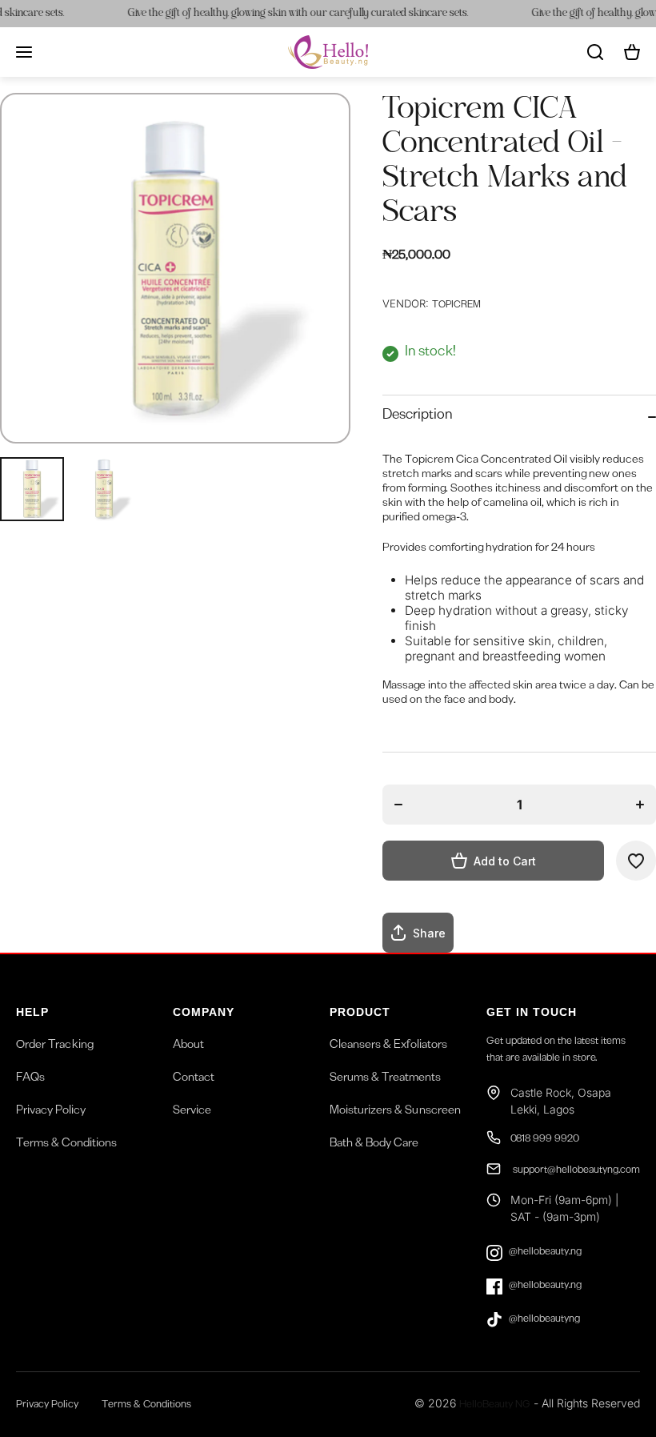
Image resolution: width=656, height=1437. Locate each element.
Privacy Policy (51, 1112)
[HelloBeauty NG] (328, 52)
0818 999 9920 (544, 1140)
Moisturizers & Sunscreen (395, 1112)
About (188, 1046)
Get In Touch (531, 1011)
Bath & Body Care (374, 1145)
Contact (193, 1079)
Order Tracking (55, 1046)
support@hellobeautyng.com (575, 1171)
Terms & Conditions (66, 1145)
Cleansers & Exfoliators (388, 1046)
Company (203, 1011)
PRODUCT (360, 1011)
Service (192, 1112)
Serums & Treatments (385, 1079)
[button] (632, 52)
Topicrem (456, 305)
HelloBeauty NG (494, 1406)
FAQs (30, 1079)
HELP (32, 1011)
